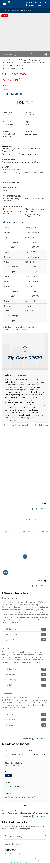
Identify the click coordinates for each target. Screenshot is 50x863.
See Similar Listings (13, 94)
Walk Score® (30, 520)
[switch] (33, 54)
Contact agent (9, 54)
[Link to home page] (15, 4)
